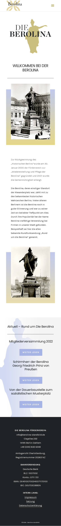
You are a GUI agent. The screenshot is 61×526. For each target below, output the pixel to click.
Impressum (31, 497)
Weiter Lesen (31, 352)
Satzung (30, 501)
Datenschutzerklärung (30, 505)
